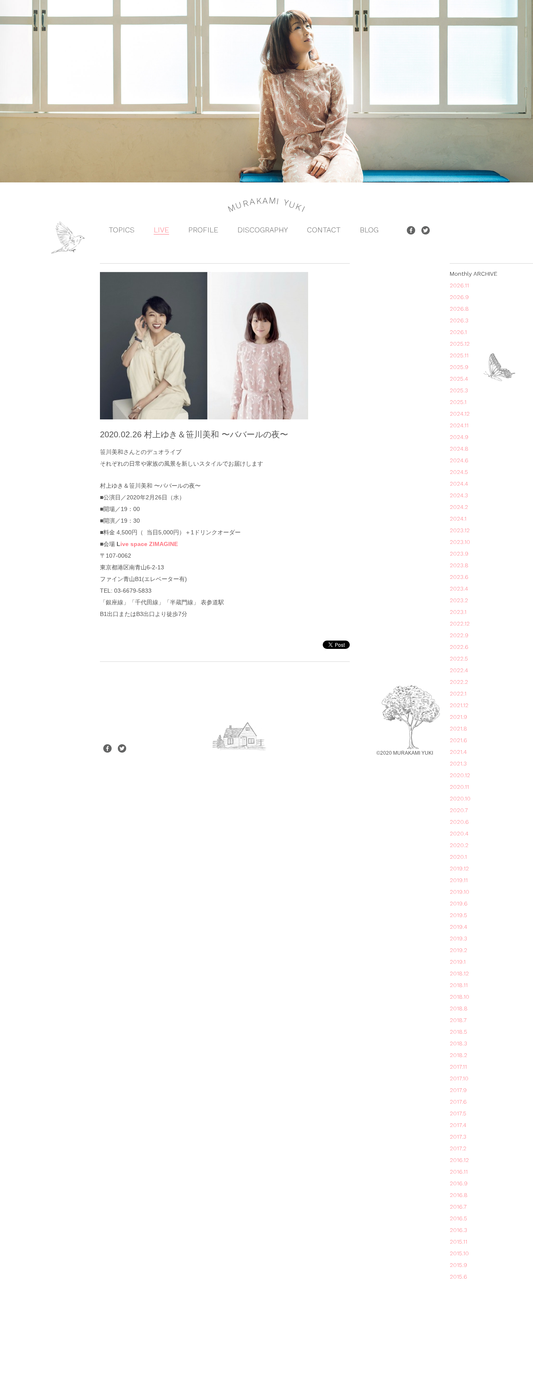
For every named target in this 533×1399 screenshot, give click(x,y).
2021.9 (458, 716)
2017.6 (458, 1101)
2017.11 (458, 1066)
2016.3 (458, 1230)
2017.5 (458, 1113)
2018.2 (458, 1055)
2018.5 (458, 1031)
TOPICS (121, 229)
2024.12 (460, 413)
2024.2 (459, 507)
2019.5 (458, 915)
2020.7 (459, 810)
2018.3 (458, 1043)
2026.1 (458, 332)
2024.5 (459, 472)
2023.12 (460, 530)
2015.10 (459, 1253)
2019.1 (458, 961)
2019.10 (459, 891)
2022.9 (459, 635)
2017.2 (458, 1148)
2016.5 (458, 1218)
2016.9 (459, 1183)
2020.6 (459, 821)
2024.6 (459, 460)
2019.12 (459, 868)
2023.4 (459, 588)
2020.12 (460, 775)
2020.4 (459, 833)
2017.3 (458, 1136)
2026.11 (459, 285)
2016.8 (459, 1195)
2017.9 (458, 1090)
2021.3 (458, 763)
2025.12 (460, 343)
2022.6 (459, 646)
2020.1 (458, 856)
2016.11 (459, 1171)
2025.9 (459, 367)
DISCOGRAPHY (262, 229)
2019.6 (459, 903)
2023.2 (459, 600)
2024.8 (459, 448)
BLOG (369, 229)
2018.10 (459, 996)
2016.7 (458, 1206)
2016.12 (459, 1160)
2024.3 (459, 495)
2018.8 (459, 1008)
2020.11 (459, 786)
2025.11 (459, 355)
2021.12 (459, 705)
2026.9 (459, 297)
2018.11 (459, 985)
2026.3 (459, 320)
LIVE (161, 229)
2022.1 (458, 693)
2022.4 (459, 670)
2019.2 (458, 950)
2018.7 (458, 1020)
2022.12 (460, 623)
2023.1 (458, 611)
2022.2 (459, 681)
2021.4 (458, 751)
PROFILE (203, 229)
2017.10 (459, 1078)
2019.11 (459, 880)
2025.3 (459, 390)
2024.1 (458, 518)
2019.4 (458, 926)
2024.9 (459, 437)
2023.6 (459, 577)
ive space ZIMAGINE (149, 544)
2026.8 (459, 308)
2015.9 (458, 1265)
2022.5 (459, 658)
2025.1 (458, 402)
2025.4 (459, 378)
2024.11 (459, 425)
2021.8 (458, 728)
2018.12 (459, 973)
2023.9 (459, 553)
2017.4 (458, 1125)
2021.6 (458, 740)
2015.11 (458, 1241)
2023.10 (460, 542)
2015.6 (458, 1276)
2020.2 (459, 845)
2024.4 (459, 483)
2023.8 (459, 565)
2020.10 (460, 798)
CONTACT (324, 229)
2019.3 (458, 938)
